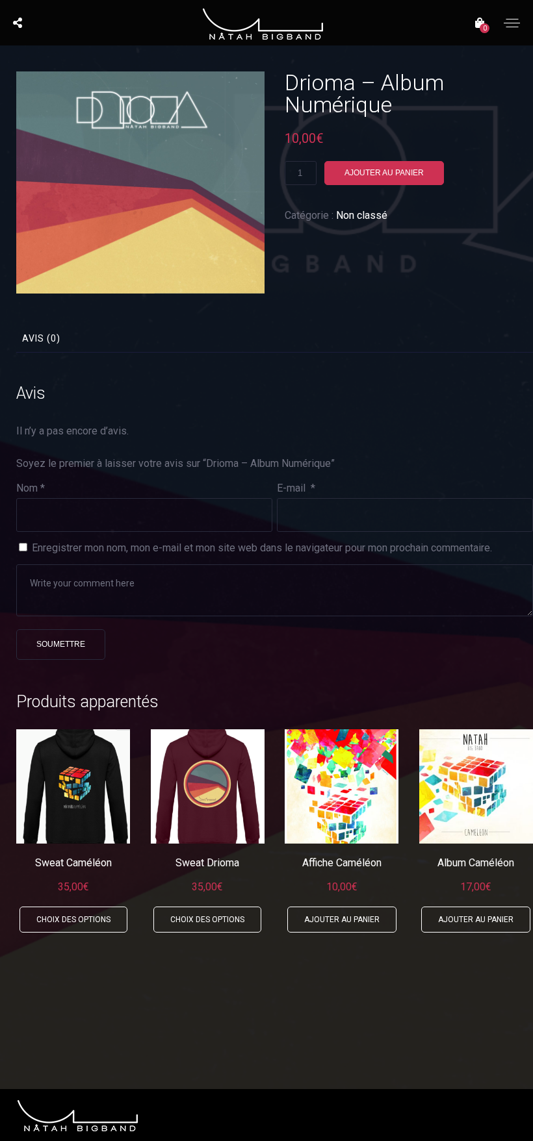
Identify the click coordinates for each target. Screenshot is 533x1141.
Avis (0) (41, 338)
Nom (30, 488)
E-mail (296, 488)
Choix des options (73, 919)
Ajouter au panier (384, 172)
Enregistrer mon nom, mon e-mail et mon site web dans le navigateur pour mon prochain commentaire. (262, 548)
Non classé (361, 215)
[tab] (41, 338)
